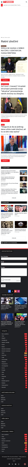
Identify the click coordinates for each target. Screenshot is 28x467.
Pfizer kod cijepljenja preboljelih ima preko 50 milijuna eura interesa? (7, 323)
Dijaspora (4, 361)
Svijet (3, 124)
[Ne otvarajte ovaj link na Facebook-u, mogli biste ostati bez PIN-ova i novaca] (21, 300)
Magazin (3, 338)
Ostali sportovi (5, 385)
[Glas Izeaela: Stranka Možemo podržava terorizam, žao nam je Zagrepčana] (21, 316)
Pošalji (3, 285)
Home (3, 37)
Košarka (3, 382)
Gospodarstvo (5, 363)
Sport (3, 374)
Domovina (4, 46)
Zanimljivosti (4, 340)
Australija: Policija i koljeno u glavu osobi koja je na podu (6, 307)
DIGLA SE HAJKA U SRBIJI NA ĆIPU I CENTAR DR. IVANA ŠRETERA (12, 50)
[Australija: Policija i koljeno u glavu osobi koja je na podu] (7, 300)
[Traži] (26, 2)
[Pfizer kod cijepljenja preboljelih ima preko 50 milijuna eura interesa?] (7, 316)
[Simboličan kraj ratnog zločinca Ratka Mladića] (21, 224)
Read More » (5, 80)
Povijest (3, 370)
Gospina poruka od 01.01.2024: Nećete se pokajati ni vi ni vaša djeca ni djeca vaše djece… (10, 172)
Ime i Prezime (5, 256)
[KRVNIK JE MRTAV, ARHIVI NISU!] (21, 208)
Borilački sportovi (5, 380)
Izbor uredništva (5, 84)
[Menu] (1, 2)
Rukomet (4, 387)
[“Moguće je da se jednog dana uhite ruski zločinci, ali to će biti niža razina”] (14, 144)
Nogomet (4, 376)
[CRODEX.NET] (8, 2)
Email (3, 262)
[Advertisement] (14, 21)
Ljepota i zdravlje (5, 342)
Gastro (3, 346)
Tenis (3, 378)
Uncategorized (5, 365)
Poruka (3, 267)
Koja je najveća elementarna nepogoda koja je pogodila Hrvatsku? (8, 178)
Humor (3, 344)
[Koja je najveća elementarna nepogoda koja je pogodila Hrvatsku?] (23, 178)
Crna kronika (4, 359)
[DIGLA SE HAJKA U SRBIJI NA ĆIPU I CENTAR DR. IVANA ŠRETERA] (14, 65)
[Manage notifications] (25, 464)
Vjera (3, 372)
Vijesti (3, 353)
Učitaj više (14, 197)
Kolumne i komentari (6, 348)
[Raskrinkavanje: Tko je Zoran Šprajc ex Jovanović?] (23, 185)
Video (3, 336)
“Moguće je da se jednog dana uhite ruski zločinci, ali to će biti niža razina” (13, 129)
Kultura (3, 367)
